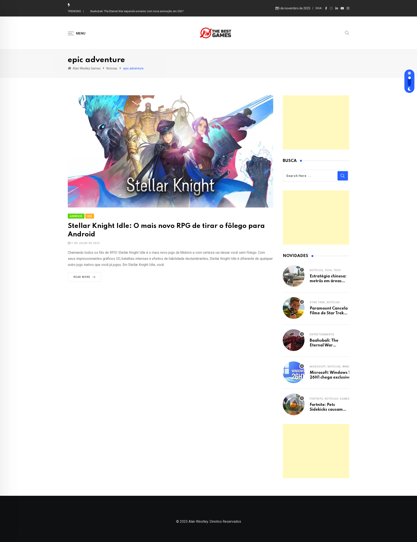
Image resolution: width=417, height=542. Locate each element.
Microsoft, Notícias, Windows (333, 366)
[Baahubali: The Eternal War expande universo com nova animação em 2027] (293, 340)
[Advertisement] (316, 122)
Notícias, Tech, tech (325, 270)
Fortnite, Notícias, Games (330, 398)
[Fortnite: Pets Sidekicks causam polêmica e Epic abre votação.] (293, 404)
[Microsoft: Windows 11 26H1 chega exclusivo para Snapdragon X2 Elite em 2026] (293, 372)
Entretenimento (322, 334)
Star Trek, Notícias (325, 302)
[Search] (347, 32)
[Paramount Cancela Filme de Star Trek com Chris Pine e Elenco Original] (293, 308)
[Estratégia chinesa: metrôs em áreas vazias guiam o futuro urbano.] (293, 276)
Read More (81, 276)
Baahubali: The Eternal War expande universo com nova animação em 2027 (137, 11)
